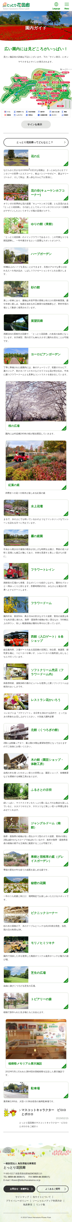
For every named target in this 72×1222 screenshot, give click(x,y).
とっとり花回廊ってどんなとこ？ (34, 142)
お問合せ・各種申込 (19, 1189)
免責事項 (27, 1204)
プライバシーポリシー (17, 1200)
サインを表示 (34, 124)
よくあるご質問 (52, 1189)
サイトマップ (22, 1197)
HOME (5, 14)
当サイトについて (42, 1197)
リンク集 (40, 1204)
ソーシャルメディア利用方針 (47, 1200)
